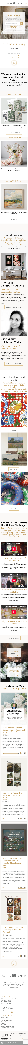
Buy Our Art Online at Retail (8, 1026)
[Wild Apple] (14, 3)
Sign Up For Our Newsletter (8, 1009)
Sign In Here (19, 31)
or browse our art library (14, 26)
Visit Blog (14, 963)
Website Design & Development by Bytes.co (10, 1042)
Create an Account (14, 54)
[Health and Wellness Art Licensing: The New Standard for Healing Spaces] (14, 840)
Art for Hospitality (7, 868)
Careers (3, 1023)
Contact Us (4, 1021)
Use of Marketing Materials (7, 1027)
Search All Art (4, 1017)
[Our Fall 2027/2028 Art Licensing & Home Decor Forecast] (14, 909)
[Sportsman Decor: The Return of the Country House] (14, 774)
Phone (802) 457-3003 (6, 1001)
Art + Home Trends (7, 935)
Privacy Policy (4, 1029)
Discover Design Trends (6, 1020)
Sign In (14, 63)
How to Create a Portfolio (7, 1019)
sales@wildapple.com (6, 1003)
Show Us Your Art (5, 1024)
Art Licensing (6, 735)
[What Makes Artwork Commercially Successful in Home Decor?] (14, 709)
